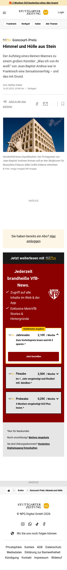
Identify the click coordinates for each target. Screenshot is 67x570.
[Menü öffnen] (4, 12)
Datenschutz (53, 547)
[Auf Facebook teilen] (37, 103)
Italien (38, 24)
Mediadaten (14, 552)
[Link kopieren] (30, 103)
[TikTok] (37, 524)
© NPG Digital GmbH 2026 (33, 514)
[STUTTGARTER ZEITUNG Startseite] (33, 12)
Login (61, 12)
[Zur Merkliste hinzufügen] (61, 103)
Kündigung (12, 557)
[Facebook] (44, 524)
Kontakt (26, 557)
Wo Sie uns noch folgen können (37, 533)
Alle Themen (52, 24)
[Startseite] (9, 490)
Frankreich (11, 24)
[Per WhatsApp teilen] (52, 104)
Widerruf (56, 557)
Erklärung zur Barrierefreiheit (42, 552)
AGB (40, 547)
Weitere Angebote (39, 437)
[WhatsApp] (30, 524)
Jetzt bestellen (33, 356)
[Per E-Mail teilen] (45, 103)
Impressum (41, 557)
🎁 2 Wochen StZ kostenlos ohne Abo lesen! (33, 2)
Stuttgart (25, 24)
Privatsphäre (14, 547)
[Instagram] (23, 524)
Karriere (29, 547)
